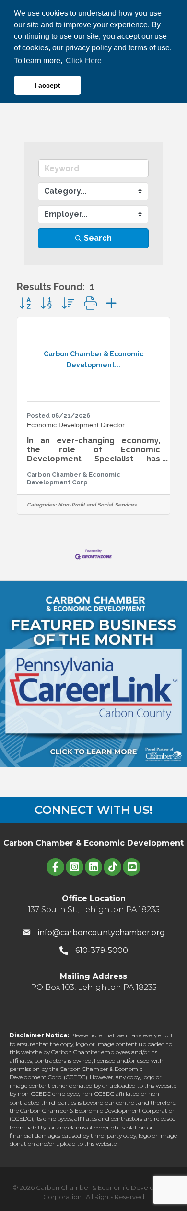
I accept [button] (47, 85)
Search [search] (98, 238)
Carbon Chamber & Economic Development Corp (73, 478)
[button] (24, 303)
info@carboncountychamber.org (101, 932)
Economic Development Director (76, 425)
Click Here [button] (84, 61)
